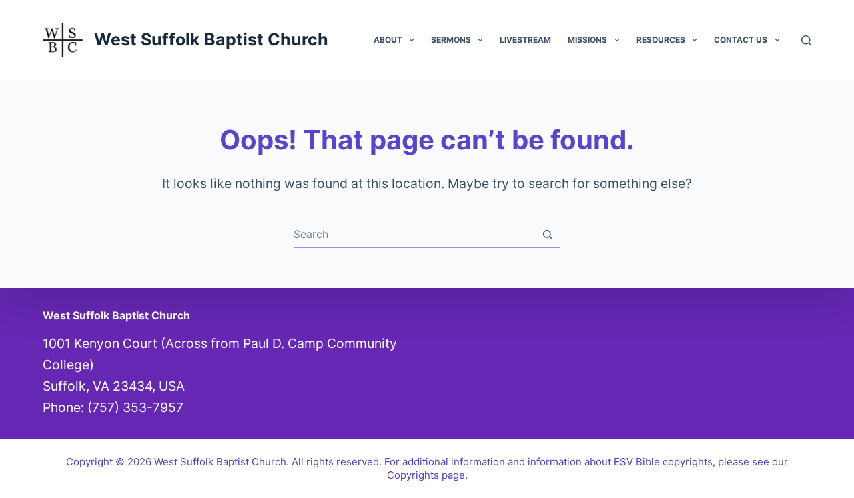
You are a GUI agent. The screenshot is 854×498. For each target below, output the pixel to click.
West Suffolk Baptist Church (211, 39)
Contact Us (740, 40)
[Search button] (547, 234)
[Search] (806, 40)
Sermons (451, 40)
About (388, 40)
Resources (660, 40)
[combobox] (414, 234)
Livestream (525, 40)
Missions (587, 40)
